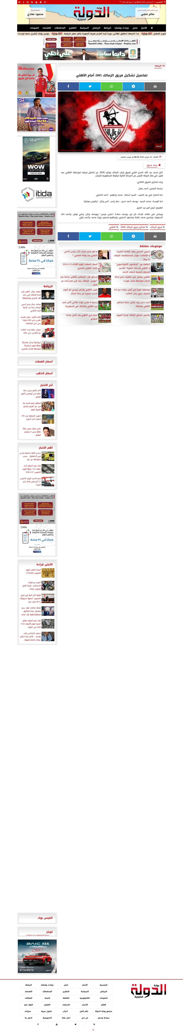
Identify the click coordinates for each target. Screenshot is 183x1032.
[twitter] (41, 2)
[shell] (36, 80)
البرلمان (96, 28)
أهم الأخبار (46, 447)
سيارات (28, 1011)
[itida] (36, 194)
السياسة (84, 28)
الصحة (47, 998)
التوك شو (28, 1005)
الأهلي (112, 227)
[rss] (32, 2)
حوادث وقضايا (122, 28)
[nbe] (91, 54)
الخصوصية (47, 1018)
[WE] (36, 114)
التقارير (72, 28)
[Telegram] (133, 86)
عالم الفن (84, 1011)
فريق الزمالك (156, 227)
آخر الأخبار (46, 385)
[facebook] (45, 2)
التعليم (47, 1005)
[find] (28, 2)
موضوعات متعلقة (151, 246)
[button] (21, 956)
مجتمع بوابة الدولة (103, 1011)
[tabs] (19, 2)
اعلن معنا (66, 1018)
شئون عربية (46, 1011)
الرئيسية (103, 985)
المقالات (28, 998)
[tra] (36, 261)
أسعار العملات (44, 361)
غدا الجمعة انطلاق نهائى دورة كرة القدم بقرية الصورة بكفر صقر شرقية (124, 34)
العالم (103, 1005)
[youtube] (36, 2)
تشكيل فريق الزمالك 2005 (133, 227)
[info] (23, 2)
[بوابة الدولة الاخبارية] (37, 956)
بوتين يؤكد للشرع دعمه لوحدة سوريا (53, 34)
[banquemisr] (91, 42)
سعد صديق (152, 165)
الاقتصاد (46, 28)
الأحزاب (85, 1005)
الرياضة (107, 28)
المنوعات (34, 28)
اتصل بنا (28, 1018)
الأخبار (144, 28)
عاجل (135, 28)
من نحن (84, 1018)
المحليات (66, 1005)
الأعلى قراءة (44, 564)
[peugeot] (36, 159)
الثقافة (66, 998)
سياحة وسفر (103, 1018)
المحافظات (60, 28)
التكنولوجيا (85, 998)
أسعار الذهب (44, 373)
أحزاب (65, 1011)
